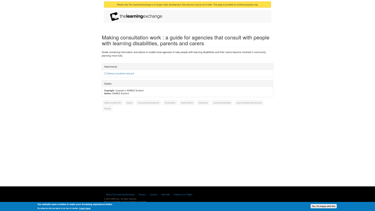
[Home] (137, 16)
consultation (170, 102)
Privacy (142, 194)
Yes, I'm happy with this (323, 206)
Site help (166, 194)
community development (148, 102)
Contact (153, 194)
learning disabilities (222, 102)
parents (107, 108)
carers (129, 102)
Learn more (85, 208)
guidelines (203, 102)
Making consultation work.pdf (120, 73)
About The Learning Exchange (120, 194)
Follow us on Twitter (183, 194)
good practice (187, 102)
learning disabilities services (249, 102)
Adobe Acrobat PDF (112, 102)
